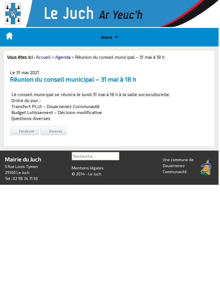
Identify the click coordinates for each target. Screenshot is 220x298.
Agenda (63, 57)
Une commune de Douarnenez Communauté (178, 165)
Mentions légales (88, 167)
